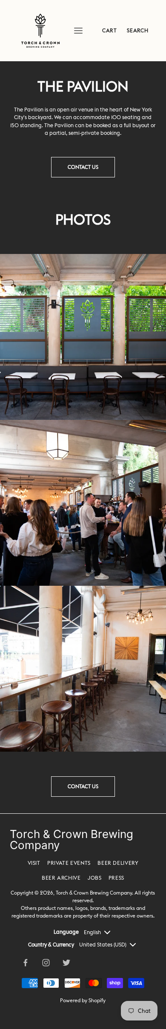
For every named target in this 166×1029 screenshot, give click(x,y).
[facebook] (25, 962)
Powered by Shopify (83, 1000)
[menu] (78, 30)
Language (66, 932)
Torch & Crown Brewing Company (94, 892)
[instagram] (46, 962)
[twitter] (66, 962)
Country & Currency (51, 944)
